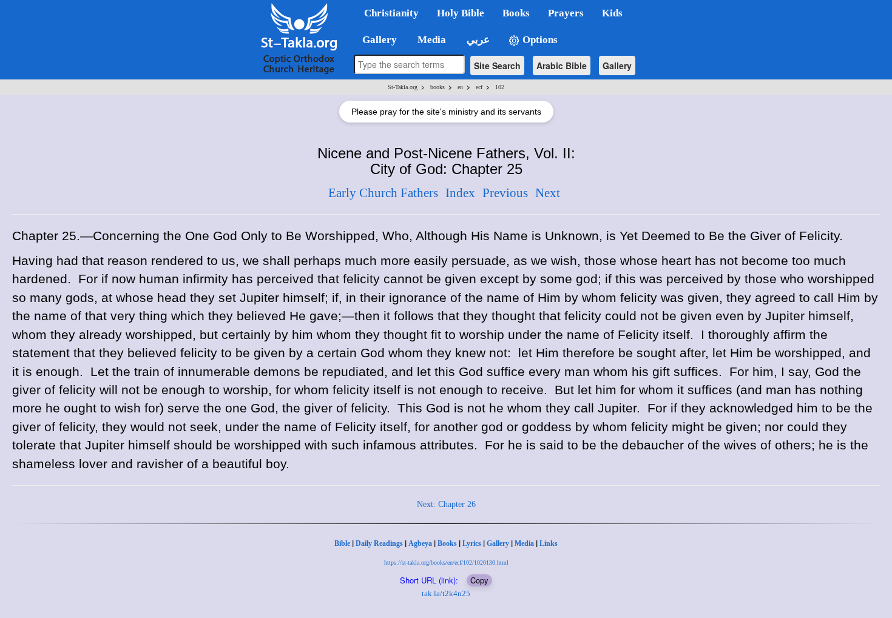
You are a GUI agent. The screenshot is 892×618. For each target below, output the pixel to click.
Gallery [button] (376, 39)
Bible (342, 543)
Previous (505, 193)
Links (548, 543)
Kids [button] (612, 13)
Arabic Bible (561, 65)
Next (547, 193)
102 (499, 87)
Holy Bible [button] (460, 13)
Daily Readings (379, 543)
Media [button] (430, 39)
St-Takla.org (402, 87)
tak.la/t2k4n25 (446, 593)
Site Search (497, 65)
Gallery (617, 65)
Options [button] (539, 39)
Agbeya (420, 543)
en (460, 87)
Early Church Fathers (383, 193)
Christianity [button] (391, 13)
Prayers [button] (566, 13)
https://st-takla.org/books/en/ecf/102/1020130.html (446, 562)
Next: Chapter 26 (446, 504)
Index (460, 193)
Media (524, 543)
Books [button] (516, 13)
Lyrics (471, 543)
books (437, 87)
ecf (479, 87)
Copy (479, 580)
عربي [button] (477, 39)
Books (447, 543)
